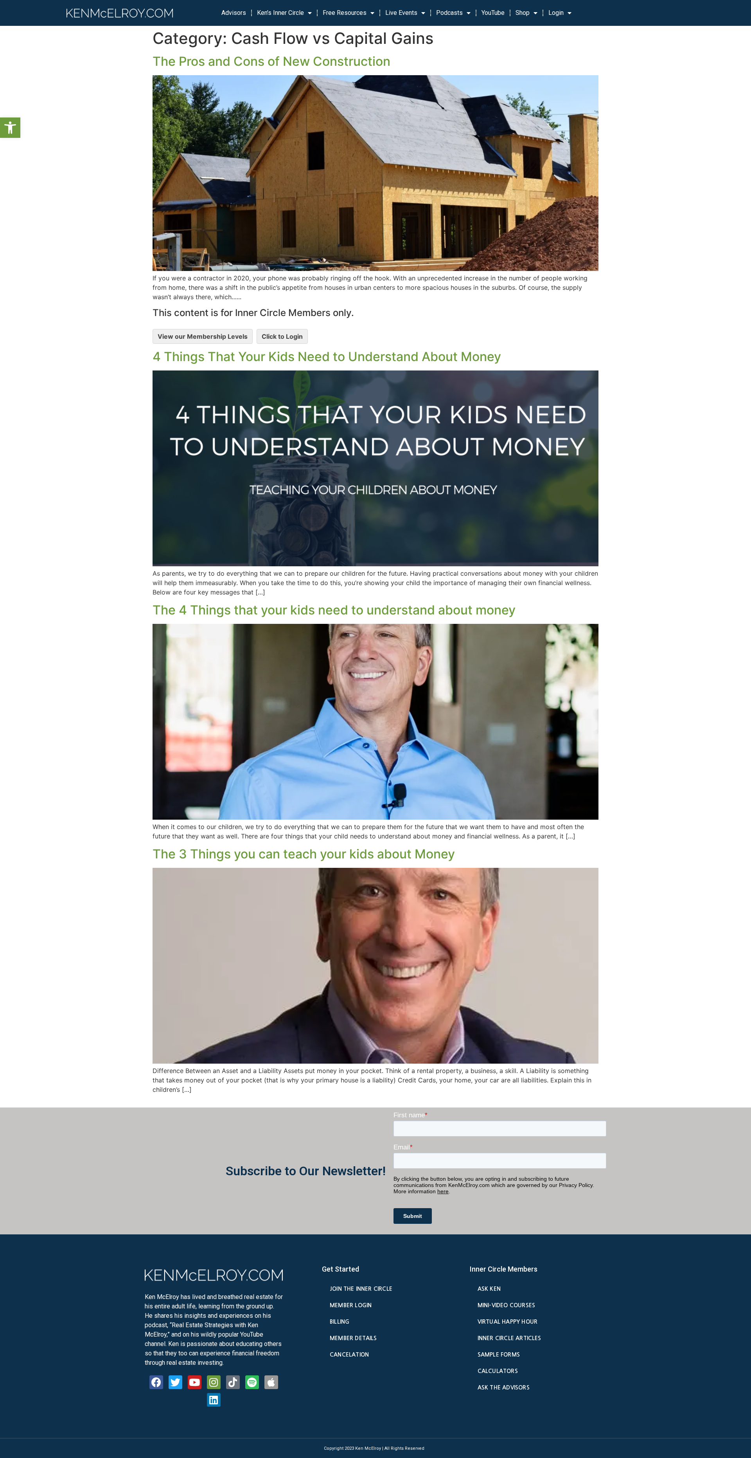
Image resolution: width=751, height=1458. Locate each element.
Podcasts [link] (449, 12)
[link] (10, 127)
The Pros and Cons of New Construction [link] (271, 61)
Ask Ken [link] (489, 1289)
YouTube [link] (493, 12)
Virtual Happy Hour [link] (507, 1321)
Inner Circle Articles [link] (509, 1338)
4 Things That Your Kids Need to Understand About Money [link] (327, 356)
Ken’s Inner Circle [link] (280, 12)
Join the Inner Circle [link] (361, 1289)
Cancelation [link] (349, 1354)
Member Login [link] (351, 1305)
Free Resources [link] (345, 12)
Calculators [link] (498, 1371)
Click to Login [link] (282, 336)
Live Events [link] (401, 12)
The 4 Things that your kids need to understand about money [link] (334, 610)
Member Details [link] (353, 1338)
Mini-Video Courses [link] (506, 1305)
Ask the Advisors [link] (504, 1387)
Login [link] (556, 12)
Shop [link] (523, 12)
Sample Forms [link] (499, 1354)
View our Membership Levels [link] (203, 336)
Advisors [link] (233, 12)
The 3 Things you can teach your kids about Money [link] (304, 854)
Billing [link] (339, 1321)
